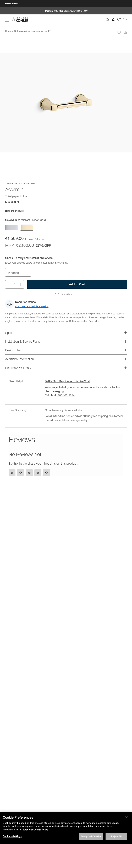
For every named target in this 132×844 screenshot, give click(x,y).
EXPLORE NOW (80, 10)
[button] (7, 20)
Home (8, 31)
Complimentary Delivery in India (63, 410)
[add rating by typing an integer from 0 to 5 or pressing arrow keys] (30, 472)
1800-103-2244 (65, 395)
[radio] (11, 228)
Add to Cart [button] (77, 284)
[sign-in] (112, 19)
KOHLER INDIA (12, 3)
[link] (125, 20)
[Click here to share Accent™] (125, 32)
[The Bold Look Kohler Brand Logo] (20, 19)
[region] (66, 828)
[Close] (126, 817)
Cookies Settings (12, 836)
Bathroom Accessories (26, 31)
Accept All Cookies (91, 836)
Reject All (116, 836)
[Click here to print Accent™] (119, 32)
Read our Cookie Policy (35, 829)
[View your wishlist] (119, 20)
